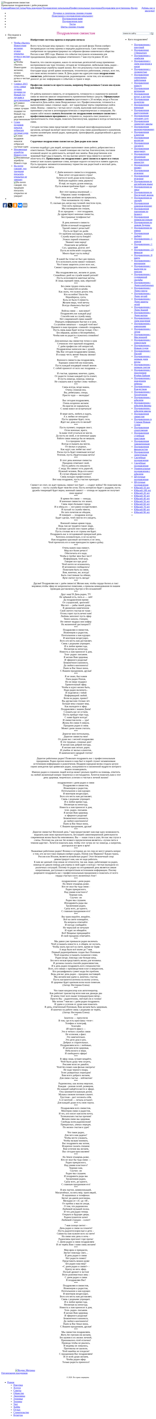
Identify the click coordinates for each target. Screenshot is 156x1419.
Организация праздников (14, 1373)
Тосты (72, 24)
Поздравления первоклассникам (143, 218)
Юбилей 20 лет (142, 493)
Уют (15, 1404)
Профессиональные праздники (86, 8)
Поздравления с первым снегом (142, 366)
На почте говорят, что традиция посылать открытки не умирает (20, 173)
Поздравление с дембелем (142, 57)
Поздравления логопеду (141, 144)
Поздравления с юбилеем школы (142, 409)
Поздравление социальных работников (141, 77)
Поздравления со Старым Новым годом (143, 422)
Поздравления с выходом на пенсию (142, 269)
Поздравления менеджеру (141, 150)
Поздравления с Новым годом (142, 346)
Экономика (19, 1396)
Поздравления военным (141, 106)
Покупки (18, 1385)
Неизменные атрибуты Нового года (20, 152)
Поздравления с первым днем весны (142, 359)
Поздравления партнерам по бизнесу (141, 211)
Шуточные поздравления (141, 478)
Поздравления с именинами (142, 325)
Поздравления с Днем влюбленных (144, 284)
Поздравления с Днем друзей (142, 294)
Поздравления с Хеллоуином (142, 393)
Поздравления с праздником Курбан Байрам (142, 373)
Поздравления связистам (141, 415)
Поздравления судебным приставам (141, 436)
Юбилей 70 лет (142, 506)
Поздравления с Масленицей (142, 335)
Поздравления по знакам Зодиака (143, 223)
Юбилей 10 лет (142, 487)
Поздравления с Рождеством (142, 387)
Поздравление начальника (56, 8)
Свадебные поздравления (141, 459)
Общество (18, 1393)
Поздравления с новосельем (142, 341)
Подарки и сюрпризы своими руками (72, 13)
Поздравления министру (141, 160)
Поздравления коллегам (141, 139)
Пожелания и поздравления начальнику (72, 16)
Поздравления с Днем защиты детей (142, 302)
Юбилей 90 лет (142, 512)
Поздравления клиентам (141, 133)
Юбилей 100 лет (142, 490)
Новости (13, 8)
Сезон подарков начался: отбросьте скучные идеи (21, 127)
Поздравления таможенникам (142, 442)
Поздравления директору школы (143, 122)
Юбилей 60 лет (142, 504)
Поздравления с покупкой (142, 46)
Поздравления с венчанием (142, 262)
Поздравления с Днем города (142, 289)
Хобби (16, 1407)
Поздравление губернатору (141, 51)
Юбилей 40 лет (142, 498)
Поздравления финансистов (141, 448)
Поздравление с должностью (142, 70)
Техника (17, 1401)
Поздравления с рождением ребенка (142, 381)
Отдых (16, 1409)
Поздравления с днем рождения (142, 319)
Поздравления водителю (141, 100)
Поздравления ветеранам (141, 89)
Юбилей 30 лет (142, 496)
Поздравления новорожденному (143, 204)
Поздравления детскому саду (141, 117)
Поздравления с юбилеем (142, 398)
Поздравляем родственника (116, 8)
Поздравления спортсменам (141, 428)
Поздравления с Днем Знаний (142, 308)
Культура (18, 1415)
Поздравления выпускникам (141, 111)
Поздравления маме (72, 18)
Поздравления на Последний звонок (144, 193)
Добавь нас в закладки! (148, 9)
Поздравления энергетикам (141, 453)
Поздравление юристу (141, 84)
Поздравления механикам (141, 155)
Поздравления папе (72, 21)
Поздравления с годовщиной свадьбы (142, 277)
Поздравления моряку (141, 166)
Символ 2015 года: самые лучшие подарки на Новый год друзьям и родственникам (22, 91)
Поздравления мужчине (141, 171)
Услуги (17, 1387)
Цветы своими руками (72, 27)
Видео (134, 8)
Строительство (21, 1412)
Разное (10, 1382)
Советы (17, 1390)
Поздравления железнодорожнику (144, 128)
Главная (5, 8)
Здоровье (18, 1398)
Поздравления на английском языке (143, 182)
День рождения (34, 8)
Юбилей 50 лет (142, 501)
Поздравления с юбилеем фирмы (142, 404)
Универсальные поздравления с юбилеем (142, 471)
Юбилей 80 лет (142, 509)
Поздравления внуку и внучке (142, 95)
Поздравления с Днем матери (142, 314)
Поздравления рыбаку (141, 234)
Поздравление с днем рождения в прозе (143, 64)
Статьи (22, 8)
